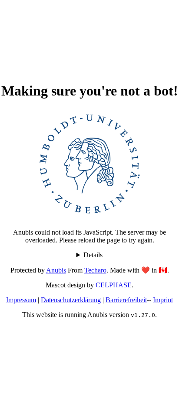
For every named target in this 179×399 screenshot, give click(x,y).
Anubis (56, 270)
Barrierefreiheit (126, 300)
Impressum (21, 300)
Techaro (95, 270)
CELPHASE (114, 285)
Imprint (163, 300)
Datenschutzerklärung (71, 300)
